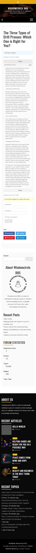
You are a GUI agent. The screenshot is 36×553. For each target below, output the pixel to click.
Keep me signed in (12, 217)
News (15, 438)
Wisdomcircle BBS (18, 8)
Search (6, 256)
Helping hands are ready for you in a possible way (21, 444)
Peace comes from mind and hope (16, 327)
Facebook (9, 233)
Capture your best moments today (16, 335)
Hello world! (8, 319)
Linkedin (21, 238)
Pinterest (9, 238)
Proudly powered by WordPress (14, 546)
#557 (30, 65)
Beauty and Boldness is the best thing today (22, 473)
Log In (8, 221)
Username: (8, 204)
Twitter (21, 233)
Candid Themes (24, 549)
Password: (8, 210)
